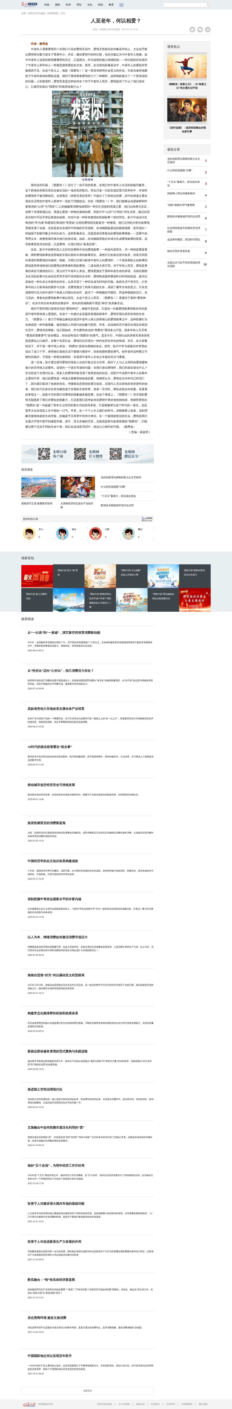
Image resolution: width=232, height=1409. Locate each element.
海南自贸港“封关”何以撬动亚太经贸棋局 (56, 975)
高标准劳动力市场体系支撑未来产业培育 (56, 708)
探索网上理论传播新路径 (181, 193)
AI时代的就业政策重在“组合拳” (50, 746)
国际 (57, 4)
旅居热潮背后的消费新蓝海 (46, 823)
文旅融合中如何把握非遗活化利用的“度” (56, 1127)
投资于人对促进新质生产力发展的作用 (54, 1241)
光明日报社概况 (104, 1404)
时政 (46, 4)
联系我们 (155, 1404)
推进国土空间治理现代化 (45, 1089)
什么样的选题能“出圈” (113, 486)
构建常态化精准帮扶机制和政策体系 (53, 1013)
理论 (79, 4)
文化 (89, 4)
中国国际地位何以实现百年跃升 (50, 1356)
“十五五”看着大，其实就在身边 (118, 496)
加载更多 (87, 1391)
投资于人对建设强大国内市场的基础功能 (56, 1203)
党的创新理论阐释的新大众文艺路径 (121, 477)
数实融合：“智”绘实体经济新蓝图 (51, 1279)
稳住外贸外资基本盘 (178, 251)
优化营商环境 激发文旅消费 (47, 1317)
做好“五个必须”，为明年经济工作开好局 (56, 1165)
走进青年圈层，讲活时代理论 (183, 239)
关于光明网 (124, 1404)
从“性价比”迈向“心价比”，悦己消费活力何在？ (61, 670)
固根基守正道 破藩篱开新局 (36, 503)
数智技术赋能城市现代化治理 (117, 505)
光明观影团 (52, 13)
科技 (100, 4)
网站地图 (203, 1404)
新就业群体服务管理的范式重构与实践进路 (58, 1051)
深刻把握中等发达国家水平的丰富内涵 (54, 899)
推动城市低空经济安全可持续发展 (51, 785)
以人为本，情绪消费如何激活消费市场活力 (58, 937)
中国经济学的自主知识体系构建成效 (53, 861)
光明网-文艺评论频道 (109, 29)
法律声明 (170, 1404)
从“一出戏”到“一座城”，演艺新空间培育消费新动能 (64, 632)
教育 (111, 4)
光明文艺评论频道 (36, 13)
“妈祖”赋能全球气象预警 (181, 205)
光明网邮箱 (186, 1404)
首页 (23, 13)
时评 (68, 4)
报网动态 (140, 1404)
